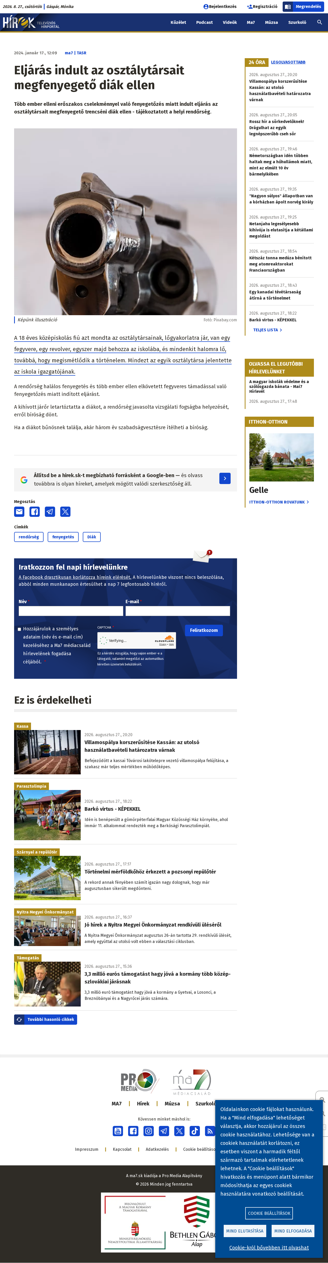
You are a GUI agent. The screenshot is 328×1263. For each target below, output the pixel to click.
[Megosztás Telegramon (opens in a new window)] (50, 512)
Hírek (143, 1104)
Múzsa (172, 1104)
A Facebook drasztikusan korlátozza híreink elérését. (75, 577)
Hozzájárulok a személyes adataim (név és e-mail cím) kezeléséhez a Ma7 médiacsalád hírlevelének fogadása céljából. (57, 645)
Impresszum (86, 1149)
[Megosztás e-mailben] (19, 512)
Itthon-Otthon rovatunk (277, 502)
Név (23, 601)
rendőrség (29, 537)
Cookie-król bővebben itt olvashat (269, 1248)
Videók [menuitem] (230, 22)
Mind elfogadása (293, 1231)
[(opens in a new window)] (118, 1131)
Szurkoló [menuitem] (297, 22)
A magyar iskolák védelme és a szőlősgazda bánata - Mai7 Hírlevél (279, 386)
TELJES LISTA (265, 329)
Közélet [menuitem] (178, 22)
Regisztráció (265, 6)
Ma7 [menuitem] (251, 22)
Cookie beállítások (200, 1149)
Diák (91, 537)
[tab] (257, 62)
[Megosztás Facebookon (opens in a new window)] (34, 512)
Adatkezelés (157, 1149)
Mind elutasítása (244, 1231)
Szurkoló (206, 1104)
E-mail (132, 601)
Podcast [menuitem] (204, 22)
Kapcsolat (122, 1149)
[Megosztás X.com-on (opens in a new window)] (65, 512)
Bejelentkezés (223, 6)
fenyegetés (63, 537)
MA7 (117, 1104)
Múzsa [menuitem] (271, 22)
